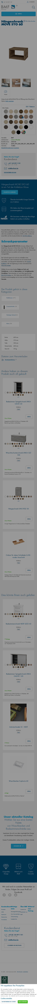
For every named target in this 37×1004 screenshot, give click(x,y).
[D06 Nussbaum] (21, 111)
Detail (29, 416)
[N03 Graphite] (31, 122)
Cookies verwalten (6, 998)
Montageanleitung (10, 359)
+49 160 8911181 (7, 2)
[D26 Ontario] (16, 122)
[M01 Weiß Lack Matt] (31, 127)
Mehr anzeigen (9, 101)
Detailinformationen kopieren (10, 148)
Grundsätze (4, 919)
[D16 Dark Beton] (6, 117)
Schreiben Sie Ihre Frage (14, 945)
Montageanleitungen (15, 911)
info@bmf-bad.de (13, 168)
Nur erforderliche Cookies (9, 1001)
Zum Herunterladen (15, 914)
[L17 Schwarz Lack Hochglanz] (26, 127)
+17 (18, 397)
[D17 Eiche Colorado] (11, 117)
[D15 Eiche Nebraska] (31, 111)
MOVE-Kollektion (27, 236)
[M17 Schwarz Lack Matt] (18, 132)
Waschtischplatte (6, 265)
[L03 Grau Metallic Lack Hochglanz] (16, 127)
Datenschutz (4, 917)
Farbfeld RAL (14, 919)
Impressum (3, 914)
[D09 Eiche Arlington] (26, 111)
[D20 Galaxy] (16, 117)
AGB (2, 912)
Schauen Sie (17, 846)
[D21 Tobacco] (21, 117)
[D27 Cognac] (21, 122)
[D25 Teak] (11, 122)
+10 (18, 448)
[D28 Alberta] (26, 122)
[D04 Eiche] (11, 111)
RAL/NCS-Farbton (6, 275)
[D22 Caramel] (26, 117)
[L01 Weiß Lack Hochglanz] (11, 127)
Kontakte (3, 909)
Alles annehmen (22, 1001)
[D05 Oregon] (16, 111)
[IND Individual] (23, 132)
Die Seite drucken (30, 21)
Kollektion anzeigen (10, 192)
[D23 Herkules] (31, 117)
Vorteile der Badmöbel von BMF (23, 912)
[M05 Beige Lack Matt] (13, 132)
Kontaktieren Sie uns (10, 172)
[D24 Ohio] (6, 122)
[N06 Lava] (6, 127)
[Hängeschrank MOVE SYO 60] (5, 83)
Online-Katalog (14, 916)
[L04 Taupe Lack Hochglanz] (21, 127)
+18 (18, 501)
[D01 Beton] (6, 111)
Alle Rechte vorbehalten (22, 971)
